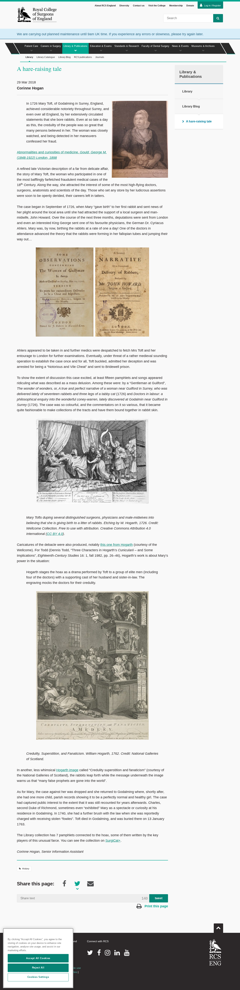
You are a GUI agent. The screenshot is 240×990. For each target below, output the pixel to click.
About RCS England (105, 5)
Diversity (124, 5)
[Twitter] (90, 952)
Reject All (38, 967)
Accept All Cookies (38, 958)
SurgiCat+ (113, 840)
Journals (99, 57)
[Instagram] (107, 952)
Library (29, 57)
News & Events (180, 46)
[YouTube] (126, 952)
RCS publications (83, 57)
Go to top (218, 928)
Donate (190, 5)
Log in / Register (212, 5)
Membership (176, 5)
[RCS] (215, 952)
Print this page (156, 906)
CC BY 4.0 (55, 534)
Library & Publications (75, 46)
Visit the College (157, 5)
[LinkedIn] (117, 952)
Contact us (139, 5)
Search (218, 18)
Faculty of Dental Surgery (155, 46)
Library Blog (64, 57)
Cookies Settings (38, 977)
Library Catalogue (46, 57)
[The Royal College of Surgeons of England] (37, 14)
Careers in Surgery (51, 46)
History (25, 868)
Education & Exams (101, 46)
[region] (38, 958)
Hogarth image (67, 770)
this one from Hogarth (116, 545)
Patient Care (31, 46)
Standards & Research (126, 46)
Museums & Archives (203, 46)
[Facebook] (99, 952)
